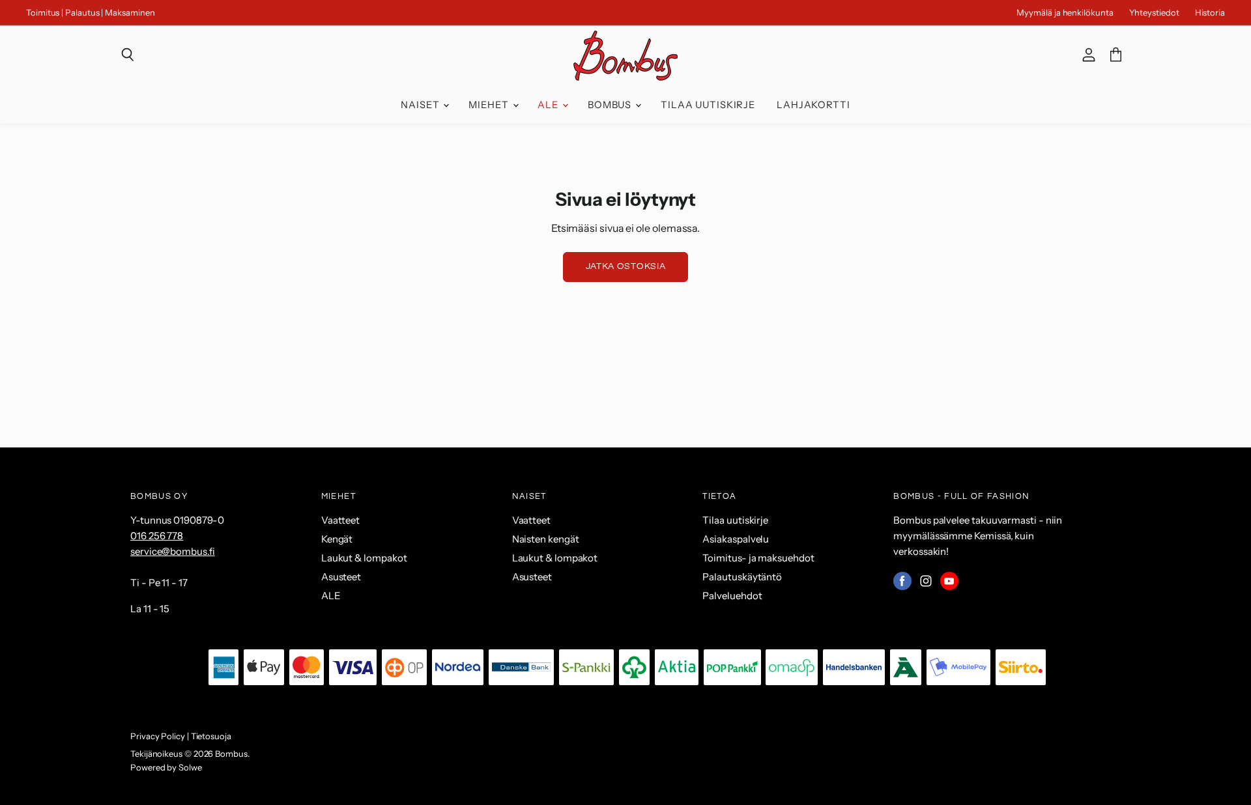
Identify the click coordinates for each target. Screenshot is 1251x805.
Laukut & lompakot (364, 558)
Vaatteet (340, 520)
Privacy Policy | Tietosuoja (180, 736)
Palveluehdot (732, 595)
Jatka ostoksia (626, 266)
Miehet (489, 105)
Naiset (421, 105)
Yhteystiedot (1154, 13)
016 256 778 (156, 536)
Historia (1210, 13)
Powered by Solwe (166, 767)
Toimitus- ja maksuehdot (758, 558)
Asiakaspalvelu (735, 539)
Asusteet (341, 577)
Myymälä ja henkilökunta (1064, 13)
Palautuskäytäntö (742, 577)
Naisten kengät (545, 539)
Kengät (337, 539)
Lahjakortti (813, 105)
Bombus (611, 105)
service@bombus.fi (172, 551)
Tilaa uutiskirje (708, 105)
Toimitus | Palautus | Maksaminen (90, 13)
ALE (549, 105)
